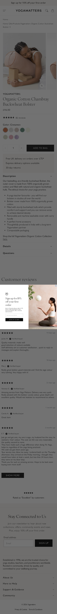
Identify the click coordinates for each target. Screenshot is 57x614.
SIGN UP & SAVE (14, 319)
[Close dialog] (56, 285)
